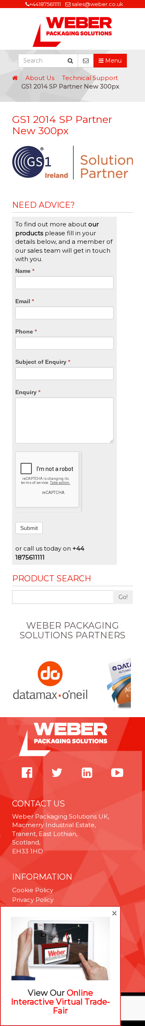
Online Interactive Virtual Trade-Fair (60, 1001)
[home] (15, 78)
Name (24, 271)
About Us (39, 78)
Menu (113, 60)
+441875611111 (45, 4)
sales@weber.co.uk (97, 4)
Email (24, 301)
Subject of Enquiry (42, 362)
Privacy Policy (33, 900)
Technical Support (90, 78)
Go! (123, 597)
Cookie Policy (32, 890)
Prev (16, 680)
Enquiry (27, 392)
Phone (26, 331)
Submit (29, 528)
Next (128, 680)
